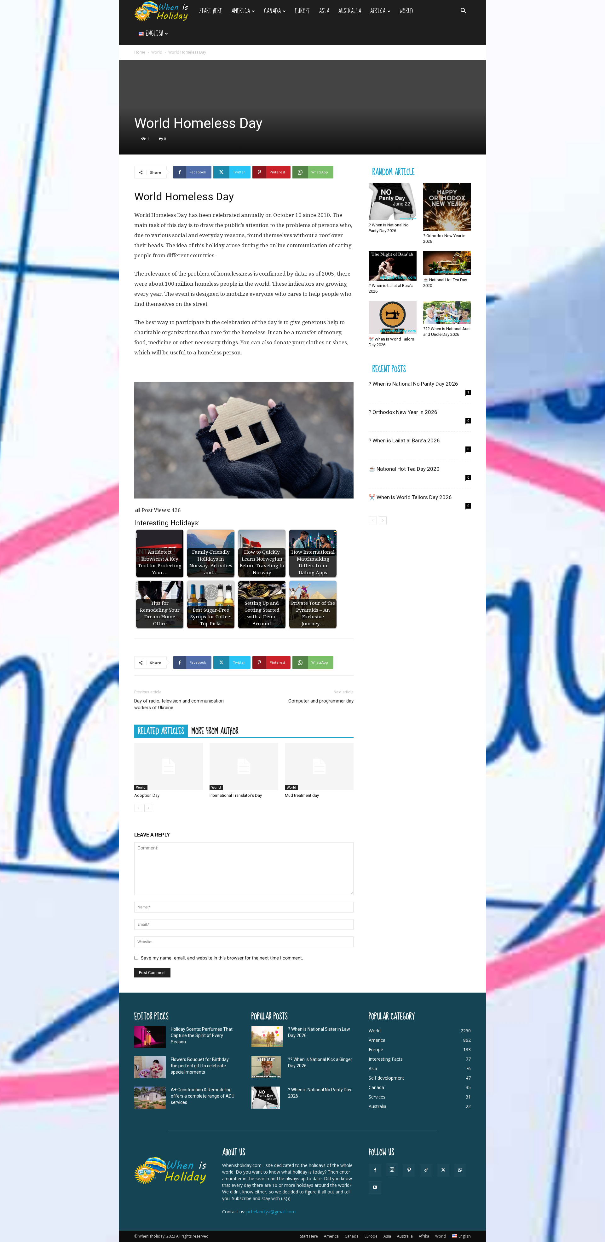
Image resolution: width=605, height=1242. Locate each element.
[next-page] (148, 808)
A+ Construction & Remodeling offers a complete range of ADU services (202, 1096)
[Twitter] (443, 1170)
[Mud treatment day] (319, 766)
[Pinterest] (409, 1170)
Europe (302, 11)
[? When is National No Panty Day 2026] (393, 201)
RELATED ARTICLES (161, 731)
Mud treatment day (302, 795)
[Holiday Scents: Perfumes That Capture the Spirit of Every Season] (150, 1037)
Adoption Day (146, 795)
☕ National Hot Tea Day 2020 (404, 469)
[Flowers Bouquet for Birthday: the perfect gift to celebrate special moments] (150, 1067)
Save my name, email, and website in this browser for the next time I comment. (222, 957)
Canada (272, 11)
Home (139, 52)
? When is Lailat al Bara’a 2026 (404, 440)
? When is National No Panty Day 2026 (413, 384)
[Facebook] (375, 1170)
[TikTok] (426, 1170)
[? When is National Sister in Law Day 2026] (267, 1036)
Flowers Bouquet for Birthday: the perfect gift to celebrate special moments (200, 1066)
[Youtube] (375, 1187)
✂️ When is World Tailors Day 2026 (410, 497)
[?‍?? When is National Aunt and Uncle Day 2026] (447, 312)
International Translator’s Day (236, 795)
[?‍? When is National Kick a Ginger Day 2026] (266, 1067)
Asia (324, 11)
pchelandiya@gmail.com (271, 1212)
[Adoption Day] (168, 766)
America (240, 11)
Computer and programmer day (321, 701)
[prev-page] (138, 808)
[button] (463, 12)
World (406, 11)
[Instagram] (392, 1169)
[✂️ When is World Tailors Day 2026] (393, 317)
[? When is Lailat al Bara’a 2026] (393, 266)
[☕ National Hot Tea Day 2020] (447, 263)
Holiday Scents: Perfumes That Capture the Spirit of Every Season (202, 1035)
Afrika (377, 11)
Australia (349, 11)
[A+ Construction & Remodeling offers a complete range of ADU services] (150, 1098)
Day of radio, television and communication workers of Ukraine (179, 704)
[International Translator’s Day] (244, 766)
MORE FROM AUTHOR (215, 731)
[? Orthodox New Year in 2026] (447, 207)
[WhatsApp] (460, 1170)
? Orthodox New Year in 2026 (403, 412)
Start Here (210, 11)
